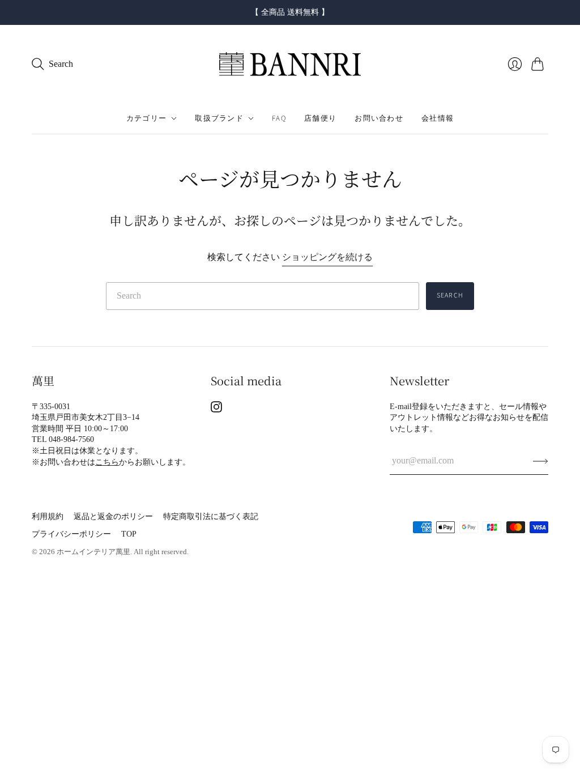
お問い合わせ (379, 118)
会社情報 (437, 118)
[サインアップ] (540, 461)
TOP (129, 534)
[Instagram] (216, 409)
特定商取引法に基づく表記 (210, 516)
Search (450, 295)
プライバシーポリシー (71, 534)
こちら (107, 462)
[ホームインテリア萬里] (290, 64)
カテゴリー (146, 118)
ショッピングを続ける (327, 257)
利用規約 (47, 516)
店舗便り (320, 118)
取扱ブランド (219, 118)
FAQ (279, 118)
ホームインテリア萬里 (93, 551)
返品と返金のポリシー (113, 516)
